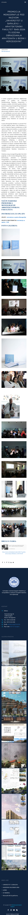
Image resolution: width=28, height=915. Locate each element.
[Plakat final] (14, 678)
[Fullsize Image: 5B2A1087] (14, 469)
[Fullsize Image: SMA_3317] (14, 307)
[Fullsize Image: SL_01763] (11, 242)
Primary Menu (25, 2)
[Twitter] (4, 562)
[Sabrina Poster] (14, 755)
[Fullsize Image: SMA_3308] (14, 528)
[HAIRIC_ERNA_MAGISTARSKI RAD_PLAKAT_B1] (14, 806)
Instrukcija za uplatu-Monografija (16, 217)
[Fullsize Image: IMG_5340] (14, 449)
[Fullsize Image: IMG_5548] (14, 379)
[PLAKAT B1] (14, 857)
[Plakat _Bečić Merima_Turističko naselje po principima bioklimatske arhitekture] (14, 704)
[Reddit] (13, 562)
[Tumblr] (8, 562)
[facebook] (8, 910)
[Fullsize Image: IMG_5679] (21, 489)
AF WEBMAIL (6, 893)
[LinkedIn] (11, 562)
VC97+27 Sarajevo (14, 626)
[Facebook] (2, 562)
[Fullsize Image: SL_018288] (7, 489)
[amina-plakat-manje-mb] (14, 832)
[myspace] (17, 910)
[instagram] (11, 910)
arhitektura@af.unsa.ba (14, 624)
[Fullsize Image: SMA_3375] (14, 287)
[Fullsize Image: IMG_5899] (14, 327)
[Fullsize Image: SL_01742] (14, 353)
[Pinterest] (6, 562)
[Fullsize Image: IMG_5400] (14, 429)
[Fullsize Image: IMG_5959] (14, 267)
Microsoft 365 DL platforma (10, 895)
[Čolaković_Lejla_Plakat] (14, 729)
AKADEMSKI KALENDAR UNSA (11, 887)
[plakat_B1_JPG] (14, 653)
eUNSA (5, 890)
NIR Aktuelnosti (6, 51)
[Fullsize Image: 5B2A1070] (14, 509)
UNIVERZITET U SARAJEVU (10, 884)
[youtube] (14, 910)
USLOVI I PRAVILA (10, 914)
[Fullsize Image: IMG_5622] (11, 404)
